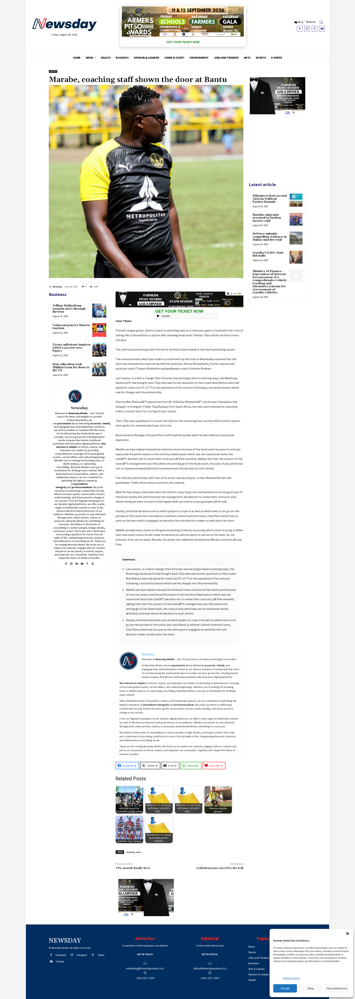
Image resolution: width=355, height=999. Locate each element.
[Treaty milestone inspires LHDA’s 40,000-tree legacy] (99, 350)
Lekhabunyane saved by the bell (220, 868)
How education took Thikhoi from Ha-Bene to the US (71, 367)
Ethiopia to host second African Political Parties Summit (270, 199)
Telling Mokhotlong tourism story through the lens (69, 309)
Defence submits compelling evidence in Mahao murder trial (270, 237)
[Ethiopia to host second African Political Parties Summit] (296, 200)
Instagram (81, 955)
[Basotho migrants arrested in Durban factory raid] (296, 219)
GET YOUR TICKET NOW (183, 42)
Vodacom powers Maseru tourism (71, 327)
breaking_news (133, 852)
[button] (347, 933)
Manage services (291, 978)
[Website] (92, 563)
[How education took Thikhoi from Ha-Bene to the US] (99, 369)
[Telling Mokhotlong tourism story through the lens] (99, 311)
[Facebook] (299, 28)
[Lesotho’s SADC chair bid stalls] (296, 257)
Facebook (61, 955)
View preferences (336, 988)
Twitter (100, 955)
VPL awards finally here (133, 868)
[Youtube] (322, 28)
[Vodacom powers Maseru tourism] (99, 330)
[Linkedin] (76, 563)
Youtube (60, 961)
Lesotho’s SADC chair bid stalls (268, 254)
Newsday (57, 286)
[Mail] (82, 563)
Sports (53, 71)
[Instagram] (307, 28)
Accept (285, 988)
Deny (310, 988)
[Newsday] (79, 396)
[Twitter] (314, 28)
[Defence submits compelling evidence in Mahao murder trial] (296, 238)
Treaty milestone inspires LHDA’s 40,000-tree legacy (71, 348)
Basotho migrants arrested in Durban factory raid (267, 218)
